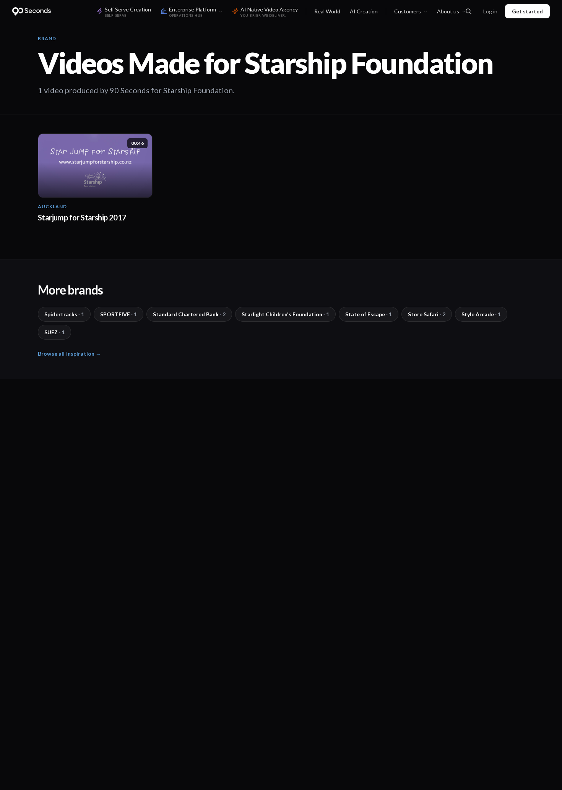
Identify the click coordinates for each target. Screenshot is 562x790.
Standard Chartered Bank (189, 314)
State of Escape (368, 314)
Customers (407, 11)
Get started (527, 11)
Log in (490, 11)
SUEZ (54, 332)
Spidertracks (64, 314)
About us (448, 11)
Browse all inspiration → (69, 353)
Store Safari (426, 314)
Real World (327, 11)
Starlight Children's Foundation (285, 314)
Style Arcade (481, 314)
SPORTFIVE (118, 314)
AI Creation (364, 11)
